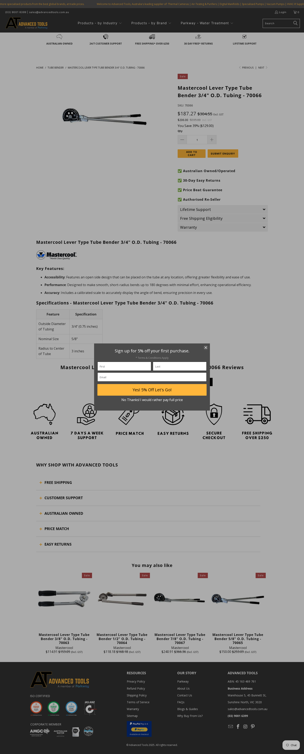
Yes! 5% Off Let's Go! (152, 390)
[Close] (205, 347)
